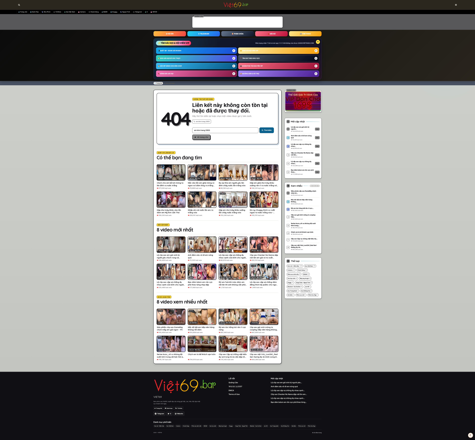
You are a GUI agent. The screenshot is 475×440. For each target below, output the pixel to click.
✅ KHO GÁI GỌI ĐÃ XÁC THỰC (169, 58)
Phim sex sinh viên (294, 274)
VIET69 (155, 12)
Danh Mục (35, 12)
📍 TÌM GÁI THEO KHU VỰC (250, 58)
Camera (83, 12)
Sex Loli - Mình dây (295, 266)
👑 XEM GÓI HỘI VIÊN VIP (249, 51)
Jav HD (307, 286)
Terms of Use (234, 394)
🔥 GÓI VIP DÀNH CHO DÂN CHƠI (170, 66)
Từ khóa (179, 408)
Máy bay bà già (305, 278)
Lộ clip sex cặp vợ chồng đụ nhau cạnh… (288, 390)
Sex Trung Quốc (293, 291)
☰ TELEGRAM (203, 34)
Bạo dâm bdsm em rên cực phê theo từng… (289, 402)
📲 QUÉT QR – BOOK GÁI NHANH (169, 51)
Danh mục (170, 408)
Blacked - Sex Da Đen (295, 286)
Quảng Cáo (233, 382)
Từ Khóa (58, 12)
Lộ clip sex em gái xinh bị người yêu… (286, 382)
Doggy (114, 12)
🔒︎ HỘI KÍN (169, 34)
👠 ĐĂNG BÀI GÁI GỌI (165, 74)
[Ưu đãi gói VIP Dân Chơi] (303, 101)
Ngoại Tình (126, 12)
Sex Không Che (306, 291)
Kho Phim (47, 12)
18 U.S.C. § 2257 (235, 386)
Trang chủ (23, 12)
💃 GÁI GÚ (271, 34)
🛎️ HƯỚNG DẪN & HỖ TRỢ (249, 74)
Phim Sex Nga (313, 295)
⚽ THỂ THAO (305, 34)
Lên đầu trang (317, 432)
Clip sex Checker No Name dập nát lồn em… (289, 394)
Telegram (138, 12)
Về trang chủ (202, 137)
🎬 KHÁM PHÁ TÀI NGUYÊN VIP (251, 66)
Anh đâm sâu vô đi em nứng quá (284, 386)
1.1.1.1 (281, 43)
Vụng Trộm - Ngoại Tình (304, 282)
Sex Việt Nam (70, 12)
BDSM (105, 12)
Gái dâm (291, 295)
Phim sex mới (301, 295)
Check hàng (94, 12)
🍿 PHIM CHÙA (237, 34)
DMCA (231, 390)
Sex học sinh (292, 278)
